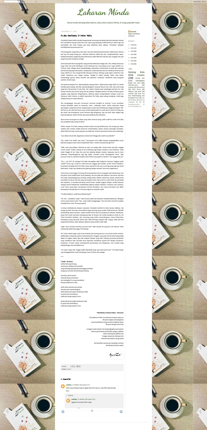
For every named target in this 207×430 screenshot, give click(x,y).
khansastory (140, 87)
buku (143, 98)
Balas (67, 391)
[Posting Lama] (121, 412)
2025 (132, 48)
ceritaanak (131, 102)
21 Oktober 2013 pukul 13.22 (86, 399)
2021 (132, 61)
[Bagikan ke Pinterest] (80, 366)
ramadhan (133, 100)
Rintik (139, 91)
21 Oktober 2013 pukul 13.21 (81, 385)
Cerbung (131, 87)
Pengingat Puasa (133, 98)
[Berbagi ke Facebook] (78, 366)
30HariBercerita (133, 85)
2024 (132, 51)
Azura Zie (133, 32)
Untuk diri (139, 78)
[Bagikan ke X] (75, 366)
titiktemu (131, 91)
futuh (140, 100)
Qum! (129, 106)
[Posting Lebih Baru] (63, 412)
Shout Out (141, 94)
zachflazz (69, 385)
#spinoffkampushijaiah (134, 104)
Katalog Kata (136, 72)
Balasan (70, 395)
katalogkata (140, 81)
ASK (140, 102)
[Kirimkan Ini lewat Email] (71, 366)
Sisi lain (137, 83)
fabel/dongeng (136, 96)
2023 (132, 54)
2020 (132, 64)
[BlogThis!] (73, 366)
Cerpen (69, 369)
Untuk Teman (136, 89)
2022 (132, 58)
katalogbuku (136, 106)
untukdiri (131, 94)
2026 (132, 45)
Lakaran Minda (103, 12)
